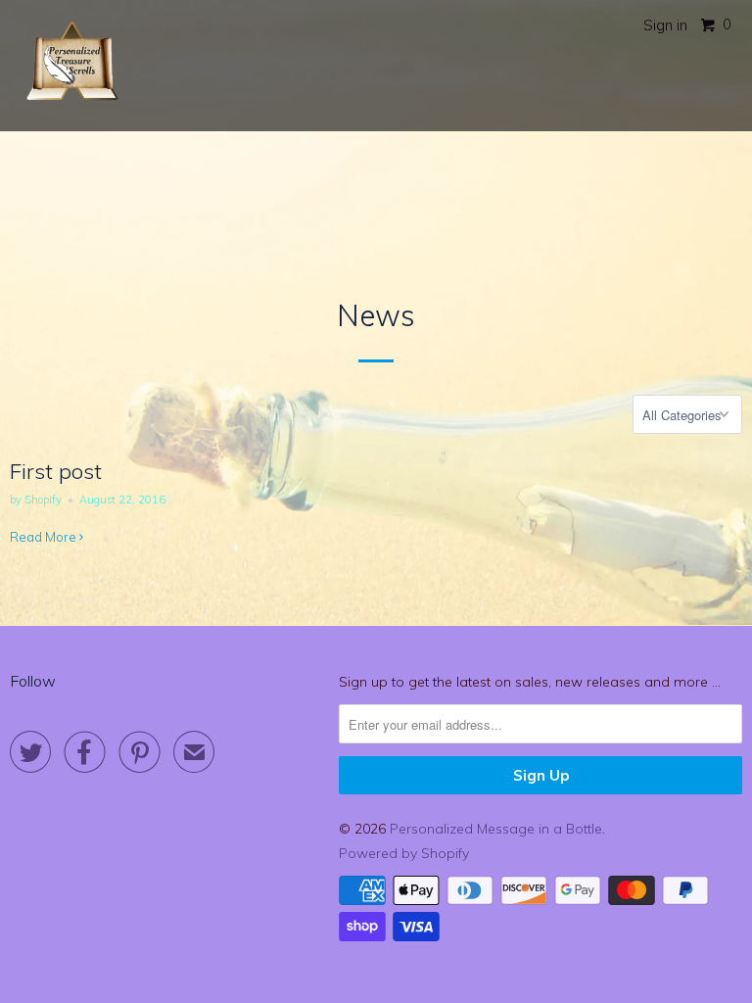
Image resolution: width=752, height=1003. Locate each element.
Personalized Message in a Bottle (496, 828)
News (376, 315)
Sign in (665, 25)
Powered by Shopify (404, 853)
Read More (44, 537)
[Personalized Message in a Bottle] (70, 65)
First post (56, 471)
